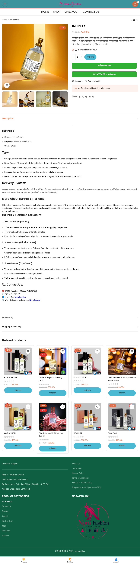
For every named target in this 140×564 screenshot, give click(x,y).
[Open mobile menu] (5, 4)
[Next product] (136, 20)
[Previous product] (131, 20)
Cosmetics (6, 506)
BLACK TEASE (10, 377)
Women (5, 536)
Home (4, 20)
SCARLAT (78, 433)
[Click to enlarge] (7, 85)
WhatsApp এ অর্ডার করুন (104, 74)
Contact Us (76, 469)
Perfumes (6, 531)
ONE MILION (10, 433)
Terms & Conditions (80, 478)
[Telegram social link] (93, 96)
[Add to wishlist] (28, 351)
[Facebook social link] (79, 96)
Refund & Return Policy (82, 483)
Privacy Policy (78, 473)
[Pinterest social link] (86, 96)
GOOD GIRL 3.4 (81, 377)
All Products (14, 20)
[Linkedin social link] (89, 96)
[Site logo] (70, 4)
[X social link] (82, 96)
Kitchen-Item (7, 521)
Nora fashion (34, 300)
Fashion (5, 511)
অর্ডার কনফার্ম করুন (104, 65)
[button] (18, 390)
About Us (76, 464)
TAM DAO (112, 433)
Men (4, 526)
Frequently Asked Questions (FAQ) (86, 487)
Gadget (5, 516)
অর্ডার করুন (90, 57)
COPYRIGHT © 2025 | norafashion (70, 551)
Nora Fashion (20, 297)
